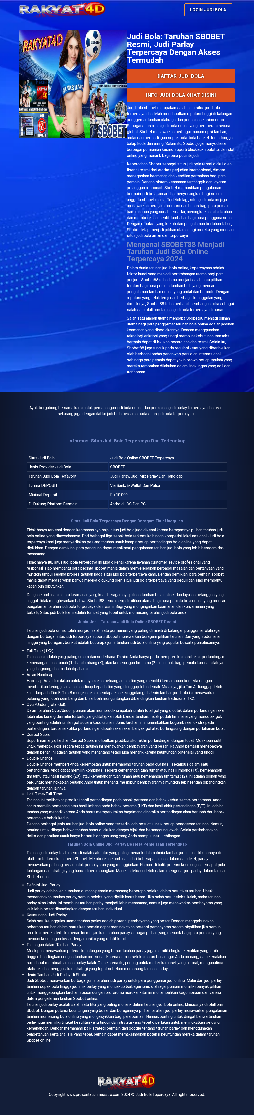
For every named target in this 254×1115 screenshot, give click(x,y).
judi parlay (49, 852)
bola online (57, 630)
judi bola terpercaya (80, 562)
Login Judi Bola (208, 9)
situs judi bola (189, 164)
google (135, 1028)
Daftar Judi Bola (181, 76)
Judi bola (135, 107)
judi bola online (175, 268)
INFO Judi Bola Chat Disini (181, 95)
